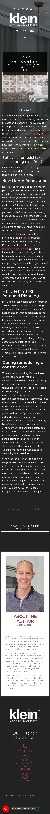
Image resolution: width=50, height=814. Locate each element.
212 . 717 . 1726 (25, 751)
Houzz (26, 238)
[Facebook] (14, 9)
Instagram (37, 230)
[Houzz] (36, 9)
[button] (25, 37)
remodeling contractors (15, 248)
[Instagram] (23, 9)
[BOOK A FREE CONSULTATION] (5, 808)
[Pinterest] (27, 9)
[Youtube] (31, 9)
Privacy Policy (40, 795)
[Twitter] (19, 9)
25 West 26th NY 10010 (25, 781)
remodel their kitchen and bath (22, 134)
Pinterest (12, 234)
